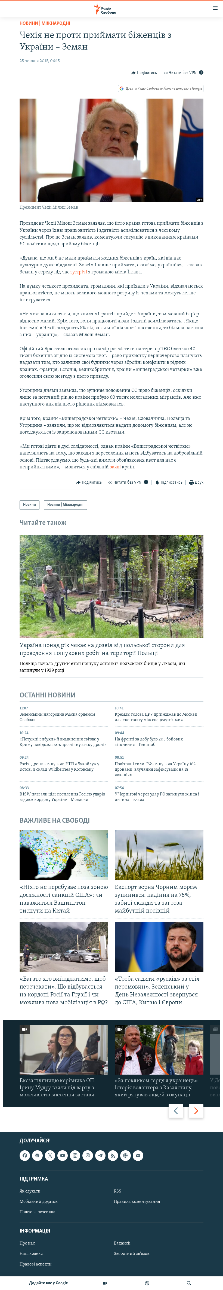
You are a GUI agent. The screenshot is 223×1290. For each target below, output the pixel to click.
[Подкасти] (147, 1283)
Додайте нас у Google (48, 1283)
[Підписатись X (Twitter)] (50, 1156)
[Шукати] (189, 1283)
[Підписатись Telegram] (100, 1156)
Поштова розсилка (37, 1212)
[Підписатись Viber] (87, 1156)
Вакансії (122, 1244)
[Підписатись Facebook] (25, 1156)
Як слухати (30, 1191)
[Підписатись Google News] (37, 1156)
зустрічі (78, 272)
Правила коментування (137, 1202)
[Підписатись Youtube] (62, 1156)
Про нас (27, 1244)
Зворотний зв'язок (132, 1254)
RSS (117, 1191)
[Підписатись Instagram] (75, 1156)
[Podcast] (125, 1156)
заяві (115, 467)
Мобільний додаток (39, 1202)
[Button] (144, 73)
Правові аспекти (36, 1264)
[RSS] (113, 1156)
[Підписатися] (138, 1156)
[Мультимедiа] (105, 1283)
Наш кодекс (31, 1254)
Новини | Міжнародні (45, 23)
